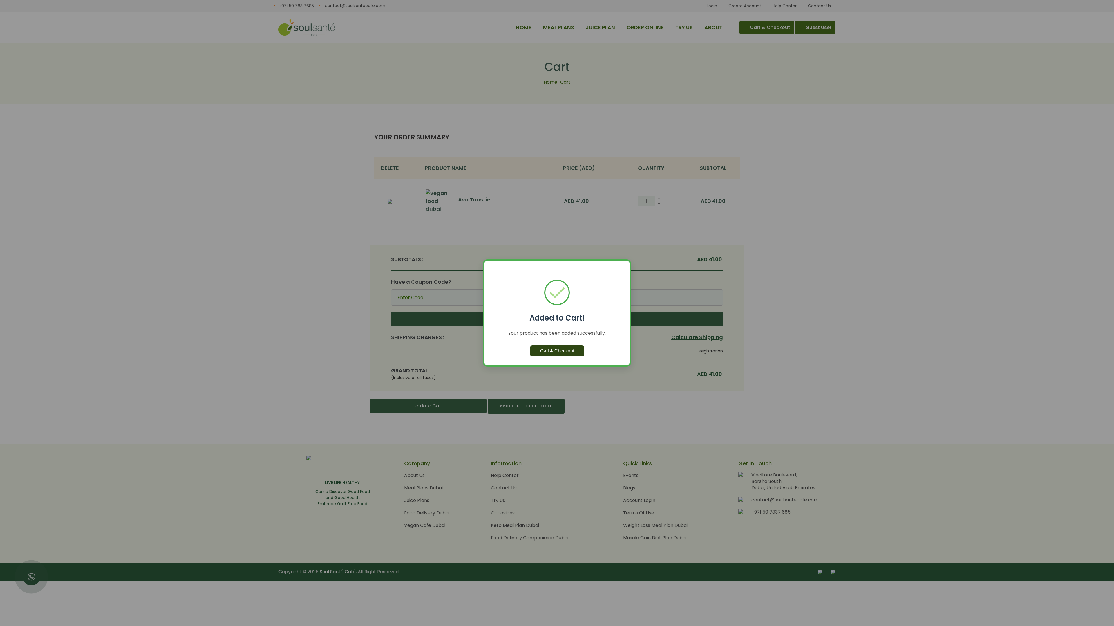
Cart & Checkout (557, 350)
